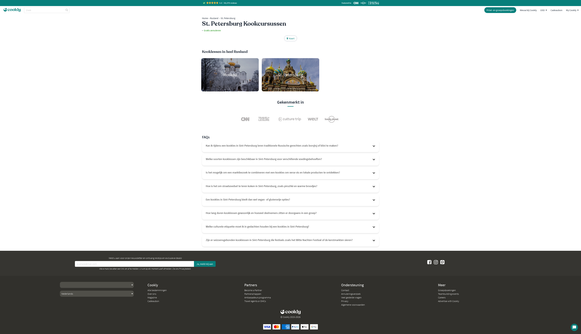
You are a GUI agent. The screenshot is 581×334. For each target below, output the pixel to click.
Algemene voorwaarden (353, 304)
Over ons (152, 293)
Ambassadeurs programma (257, 297)
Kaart (291, 38)
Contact (345, 290)
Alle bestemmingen (157, 290)
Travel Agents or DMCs (255, 301)
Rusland (214, 18)
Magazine (152, 297)
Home (205, 18)
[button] (220, 3)
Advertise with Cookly (448, 301)
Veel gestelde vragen (351, 297)
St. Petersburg (228, 18)
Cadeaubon (556, 10)
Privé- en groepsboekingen (500, 10)
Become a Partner (253, 290)
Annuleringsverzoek (351, 293)
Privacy (344, 301)
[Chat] (574, 327)
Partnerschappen (252, 293)
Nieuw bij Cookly (528, 10)
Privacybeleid (185, 268)
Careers (441, 297)
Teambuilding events (448, 293)
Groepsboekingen (447, 290)
